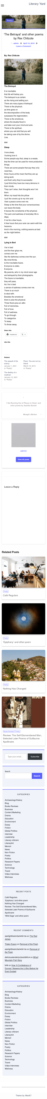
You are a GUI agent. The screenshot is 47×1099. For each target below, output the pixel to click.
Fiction (8, 827)
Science (8, 864)
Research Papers (12, 861)
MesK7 (28, 1095)
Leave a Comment (23, 46)
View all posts (23, 459)
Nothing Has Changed (14, 688)
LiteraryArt (9, 843)
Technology (10, 867)
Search (7, 771)
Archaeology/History (13, 800)
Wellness (9, 877)
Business (9, 809)
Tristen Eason (11, 944)
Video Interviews (12, 874)
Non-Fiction (10, 852)
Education (9, 818)
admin (16, 43)
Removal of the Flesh (29, 944)
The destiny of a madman (10, 373)
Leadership (9, 837)
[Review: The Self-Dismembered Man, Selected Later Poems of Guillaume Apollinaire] (23, 712)
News (7, 849)
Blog (7, 803)
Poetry (10, 20)
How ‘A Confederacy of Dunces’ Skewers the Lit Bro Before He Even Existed (21, 968)
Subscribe (35, 756)
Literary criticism (12, 840)
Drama (8, 815)
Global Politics (11, 830)
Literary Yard (37, 3)
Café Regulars (10, 595)
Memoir (8, 846)
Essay (7, 824)
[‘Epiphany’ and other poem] (23, 618)
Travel (7, 871)
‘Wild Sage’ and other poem (17, 915)
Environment (10, 821)
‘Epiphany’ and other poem (17, 641)
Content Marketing (12, 812)
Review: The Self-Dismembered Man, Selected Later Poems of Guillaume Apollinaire (22, 738)
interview (9, 834)
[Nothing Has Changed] (23, 665)
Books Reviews (9, 731)
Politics (8, 858)
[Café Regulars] (23, 572)
